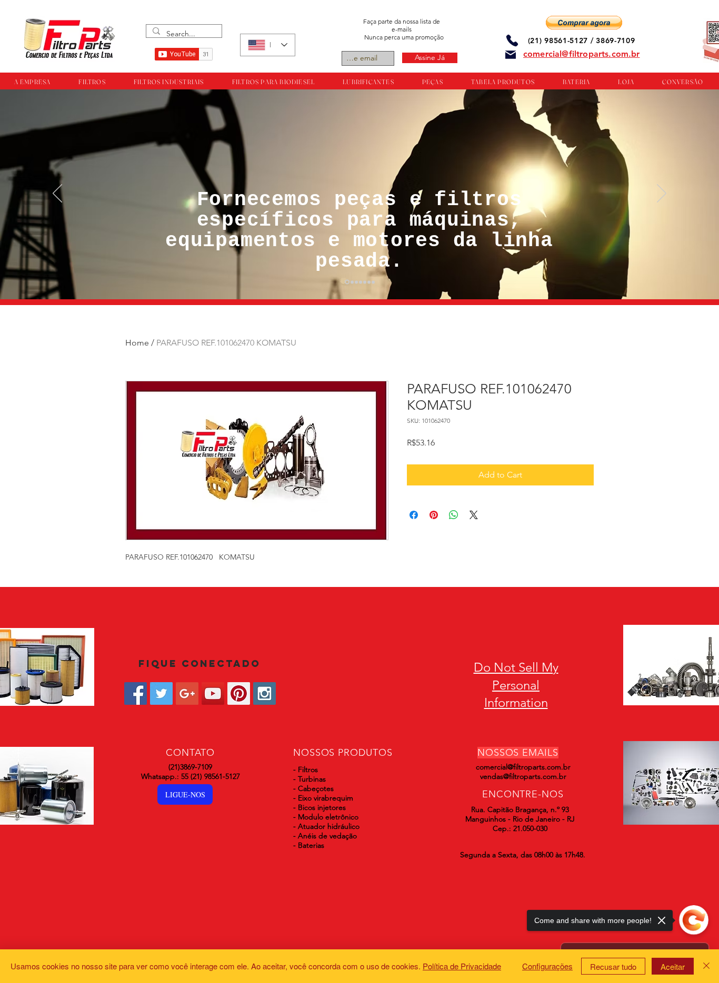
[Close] (706, 966)
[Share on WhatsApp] (453, 515)
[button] (584, 22)
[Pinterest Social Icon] (238, 693)
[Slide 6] (369, 281)
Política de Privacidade (462, 965)
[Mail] (510, 54)
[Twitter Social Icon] (161, 693)
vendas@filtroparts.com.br (523, 776)
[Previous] (57, 194)
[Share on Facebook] (413, 515)
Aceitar (673, 966)
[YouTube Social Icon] (213, 693)
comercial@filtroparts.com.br (523, 767)
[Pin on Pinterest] (433, 515)
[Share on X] (473, 515)
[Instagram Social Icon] (264, 693)
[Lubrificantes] (356, 281)
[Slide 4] (360, 281)
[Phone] (512, 40)
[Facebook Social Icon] (135, 693)
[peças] (351, 282)
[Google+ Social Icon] (187, 693)
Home (137, 343)
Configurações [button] (547, 965)
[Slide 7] (373, 281)
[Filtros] (346, 281)
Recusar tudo (613, 966)
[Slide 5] (364, 281)
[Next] (661, 194)
